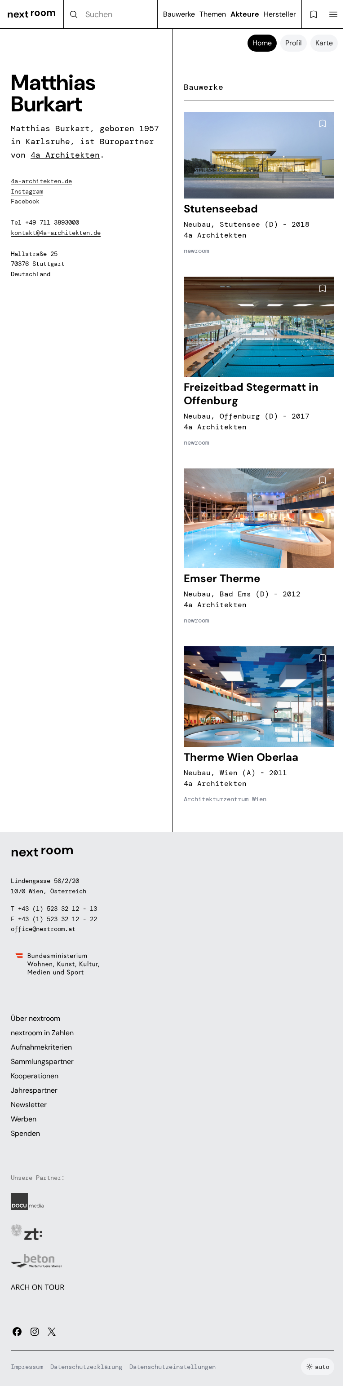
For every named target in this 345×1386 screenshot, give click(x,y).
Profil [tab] (293, 43)
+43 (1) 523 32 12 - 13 (57, 909)
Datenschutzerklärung (86, 1367)
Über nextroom (35, 1018)
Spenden (25, 1133)
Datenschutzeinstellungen (172, 1367)
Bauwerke (179, 14)
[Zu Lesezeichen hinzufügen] (322, 123)
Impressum (27, 1367)
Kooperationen (34, 1076)
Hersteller (280, 14)
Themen (212, 14)
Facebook (25, 201)
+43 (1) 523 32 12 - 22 (57, 919)
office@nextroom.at (43, 929)
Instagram (27, 191)
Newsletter (29, 1104)
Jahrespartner (34, 1090)
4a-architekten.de (41, 181)
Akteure (244, 14)
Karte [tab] (324, 43)
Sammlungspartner (42, 1061)
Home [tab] (262, 43)
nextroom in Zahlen (42, 1032)
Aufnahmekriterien (41, 1047)
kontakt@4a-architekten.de (56, 233)
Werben (23, 1119)
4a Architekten (65, 155)
